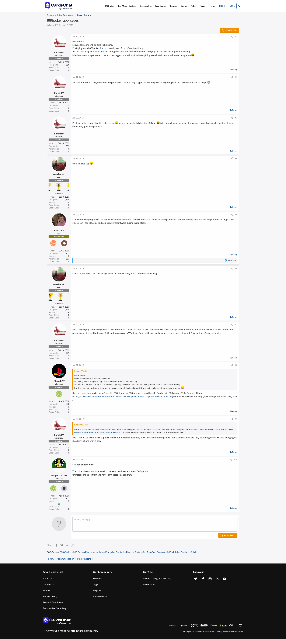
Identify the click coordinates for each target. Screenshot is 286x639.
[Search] (239, 6)
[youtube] (224, 578)
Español (151, 552)
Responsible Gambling (54, 608)
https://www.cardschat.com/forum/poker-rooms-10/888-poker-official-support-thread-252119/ (122, 396)
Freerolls (97, 578)
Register (97, 590)
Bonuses (173, 6)
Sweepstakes (145, 6)
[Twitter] (195, 578)
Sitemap (47, 590)
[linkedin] (217, 578)
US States (109, 6)
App (102, 48)
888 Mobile (173, 552)
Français (109, 552)
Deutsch (120, 552)
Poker (193, 6)
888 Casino (65, 552)
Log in (96, 584)
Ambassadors (100, 596)
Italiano (100, 552)
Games (184, 6)
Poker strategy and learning (157, 578)
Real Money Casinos (127, 6)
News (212, 6)
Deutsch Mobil (188, 552)
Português (140, 552)
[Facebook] (203, 578)
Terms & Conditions (53, 602)
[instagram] (210, 578)
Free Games (160, 6)
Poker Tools (149, 584)
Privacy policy (50, 596)
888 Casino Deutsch (83, 552)
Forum (203, 6)
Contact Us (49, 584)
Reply (234, 69)
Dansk (129, 552)
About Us (48, 578)
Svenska (161, 552)
